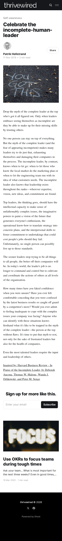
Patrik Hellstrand (14, 54)
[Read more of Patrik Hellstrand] (7, 45)
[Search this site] (50, 5)
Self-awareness (12, 18)
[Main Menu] (57, 5)
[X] (28, 508)
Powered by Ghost (31, 516)
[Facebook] (34, 508)
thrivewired (26, 502)
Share (53, 50)
